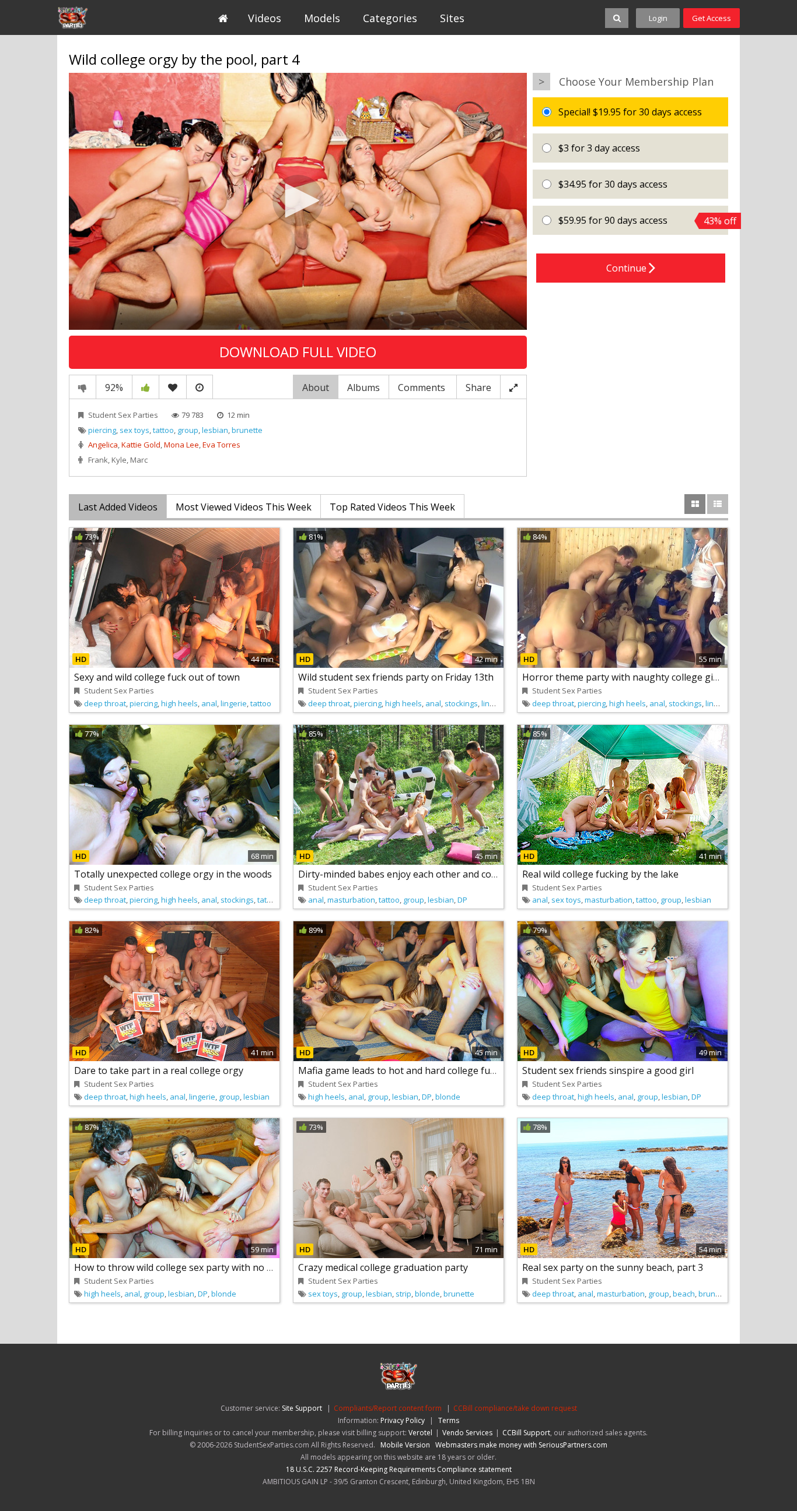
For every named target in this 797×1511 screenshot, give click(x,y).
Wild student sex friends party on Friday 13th (396, 677)
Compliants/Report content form (388, 1408)
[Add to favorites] (173, 387)
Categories (390, 18)
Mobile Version (405, 1445)
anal (209, 703)
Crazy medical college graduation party (383, 1267)
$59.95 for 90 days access (642, 220)
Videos (264, 18)
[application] (298, 201)
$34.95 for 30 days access (611, 184)
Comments (423, 387)
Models (322, 18)
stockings (461, 703)
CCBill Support (526, 1433)
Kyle (119, 460)
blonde (447, 1096)
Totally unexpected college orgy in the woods (173, 874)
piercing (102, 430)
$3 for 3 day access (598, 148)
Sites (452, 18)
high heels (179, 703)
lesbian (215, 430)
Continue (627, 268)
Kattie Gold (140, 444)
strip (403, 1293)
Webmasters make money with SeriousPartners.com (521, 1445)
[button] (298, 200)
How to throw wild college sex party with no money (185, 1267)
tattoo (163, 430)
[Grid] (694, 504)
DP (462, 899)
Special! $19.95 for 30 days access (629, 111)
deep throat (105, 703)
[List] (717, 504)
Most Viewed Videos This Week (244, 507)
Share (478, 387)
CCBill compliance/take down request (515, 1408)
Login (658, 18)
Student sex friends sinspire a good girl (608, 1070)
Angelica (103, 444)
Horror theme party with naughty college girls (623, 677)
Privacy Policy (402, 1420)
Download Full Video (297, 351)
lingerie (234, 703)
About (315, 387)
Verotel (420, 1433)
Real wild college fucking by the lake (600, 874)
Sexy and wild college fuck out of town (157, 677)
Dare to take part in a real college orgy (158, 1070)
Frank (98, 460)
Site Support (302, 1408)
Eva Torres (221, 444)
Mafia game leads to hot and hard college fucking (405, 1070)
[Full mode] (513, 387)
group (187, 430)
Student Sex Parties (110, 17)
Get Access (711, 18)
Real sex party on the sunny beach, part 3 (612, 1267)
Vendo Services (467, 1433)
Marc (139, 460)
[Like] (145, 387)
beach (684, 1293)
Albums (363, 387)
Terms (448, 1420)
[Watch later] (199, 387)
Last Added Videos (118, 507)
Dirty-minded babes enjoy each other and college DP (412, 874)
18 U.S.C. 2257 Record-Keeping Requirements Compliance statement (399, 1469)
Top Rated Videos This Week (392, 507)
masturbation (351, 899)
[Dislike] (82, 387)
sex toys (134, 430)
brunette (247, 430)
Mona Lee (181, 444)
